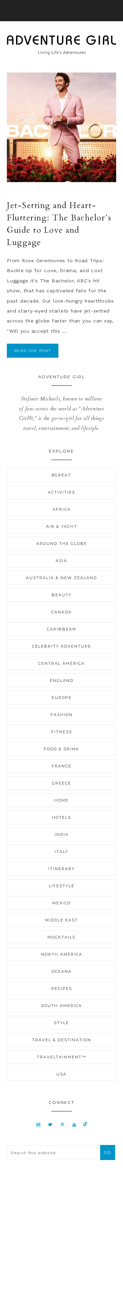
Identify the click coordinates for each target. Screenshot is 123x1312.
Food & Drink (61, 749)
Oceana (62, 971)
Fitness (61, 731)
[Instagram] (38, 1124)
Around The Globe (61, 543)
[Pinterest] (62, 1124)
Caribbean (61, 629)
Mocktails (61, 937)
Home (61, 800)
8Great (61, 475)
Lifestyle (61, 885)
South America (61, 1005)
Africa (62, 509)
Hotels (61, 817)
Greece (61, 783)
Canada (61, 612)
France (61, 766)
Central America (61, 663)
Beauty (62, 595)
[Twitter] (50, 1124)
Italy (61, 851)
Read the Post (32, 350)
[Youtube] (74, 1124)
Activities (61, 492)
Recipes (61, 988)
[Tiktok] (85, 1124)
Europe (62, 697)
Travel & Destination (61, 1039)
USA (61, 1074)
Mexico (61, 903)
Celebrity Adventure (61, 646)
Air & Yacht (61, 526)
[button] (61, 10)
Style (61, 1022)
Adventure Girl (61, 45)
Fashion (62, 714)
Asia (61, 560)
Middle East (61, 920)
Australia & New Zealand (61, 577)
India (62, 834)
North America (61, 954)
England (61, 680)
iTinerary (61, 868)
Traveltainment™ (61, 1057)
